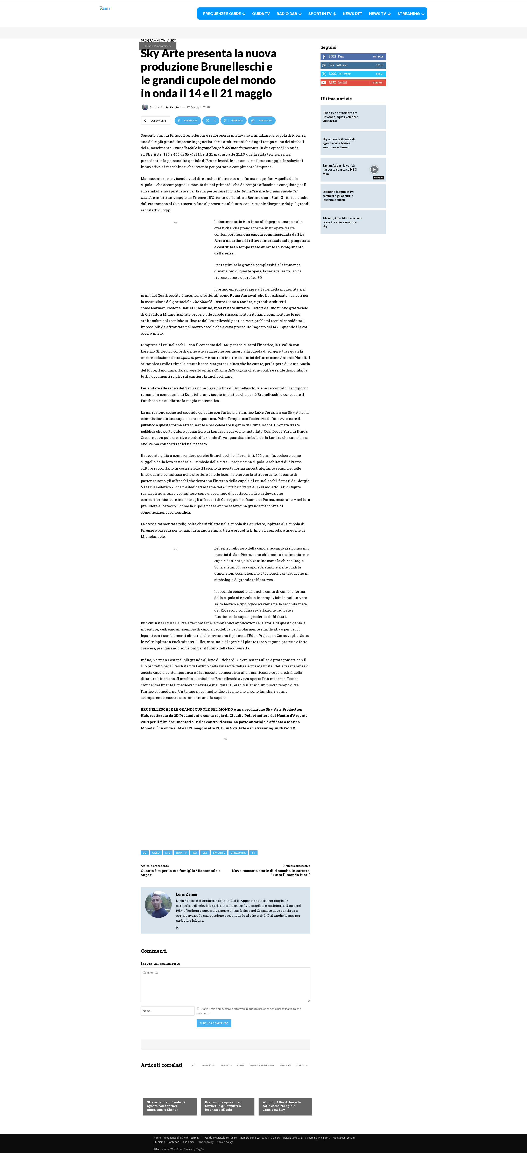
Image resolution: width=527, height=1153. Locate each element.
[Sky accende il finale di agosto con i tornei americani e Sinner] (168, 1092)
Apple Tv (285, 1065)
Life (167, 852)
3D (144, 852)
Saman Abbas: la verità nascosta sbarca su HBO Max (340, 169)
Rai (194, 852)
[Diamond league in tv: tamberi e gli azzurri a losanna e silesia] (374, 196)
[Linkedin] (177, 926)
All (194, 1065)
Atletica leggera (217, 1094)
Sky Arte (219, 852)
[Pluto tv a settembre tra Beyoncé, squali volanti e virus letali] (374, 117)
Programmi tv (162, 46)
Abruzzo (226, 1065)
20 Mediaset (208, 1065)
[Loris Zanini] (145, 107)
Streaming (238, 852)
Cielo (156, 852)
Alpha (241, 1065)
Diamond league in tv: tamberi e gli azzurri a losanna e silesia (223, 1106)
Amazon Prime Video (262, 1065)
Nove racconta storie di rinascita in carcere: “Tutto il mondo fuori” (271, 872)
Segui (379, 65)
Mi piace (378, 56)
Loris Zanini (171, 107)
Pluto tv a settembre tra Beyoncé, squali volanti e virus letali (340, 117)
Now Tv (152, 1094)
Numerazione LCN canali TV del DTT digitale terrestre (271, 1137)
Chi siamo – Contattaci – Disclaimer (174, 1142)
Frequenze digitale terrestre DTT (183, 1137)
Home (148, 46)
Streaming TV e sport (317, 1137)
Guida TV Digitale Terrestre (221, 1137)
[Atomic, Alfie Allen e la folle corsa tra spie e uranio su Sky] (283, 1092)
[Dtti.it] (125, 13)
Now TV (181, 852)
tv (253, 852)
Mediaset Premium (344, 1137)
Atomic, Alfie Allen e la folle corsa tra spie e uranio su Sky (282, 1106)
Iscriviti (377, 82)
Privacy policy (205, 1142)
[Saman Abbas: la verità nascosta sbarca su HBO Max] (374, 169)
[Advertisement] (175, 253)
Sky (205, 852)
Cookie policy (225, 1142)
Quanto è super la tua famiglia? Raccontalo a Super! (180, 872)
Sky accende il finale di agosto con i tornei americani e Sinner (166, 1106)
